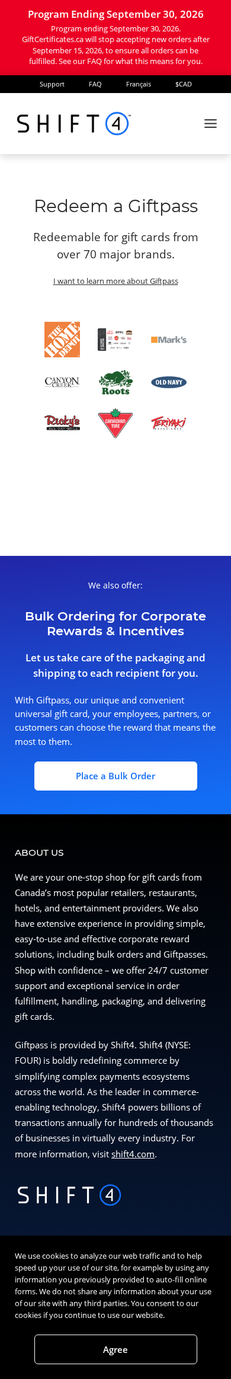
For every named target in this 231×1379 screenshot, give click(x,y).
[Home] (74, 123)
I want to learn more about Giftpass (115, 281)
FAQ (95, 83)
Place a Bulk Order (115, 776)
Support (52, 83)
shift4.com (133, 1154)
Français (138, 83)
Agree (115, 1349)
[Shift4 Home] (70, 1196)
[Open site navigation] (210, 123)
